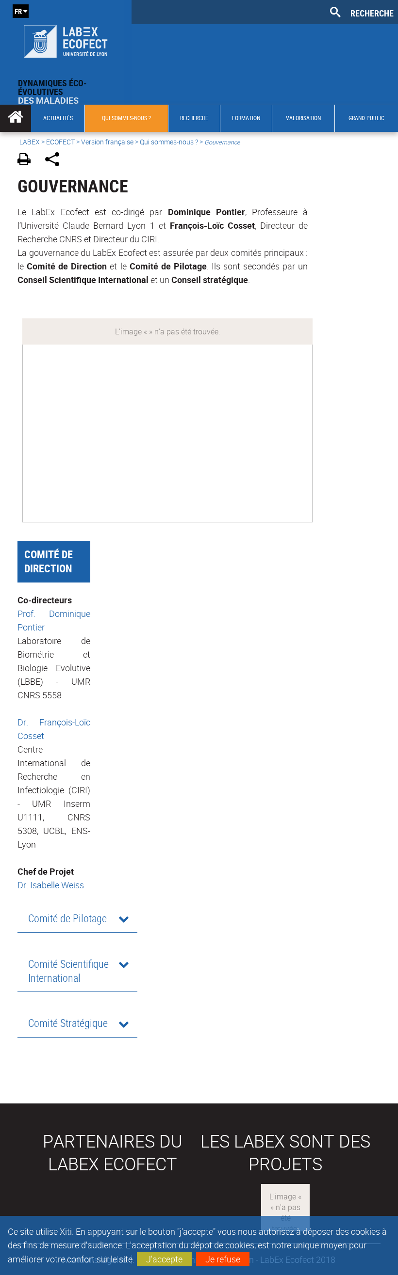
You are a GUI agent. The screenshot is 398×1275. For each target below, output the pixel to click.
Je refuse (222, 1259)
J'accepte (164, 1259)
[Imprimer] (27, 161)
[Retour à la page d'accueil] (66, 39)
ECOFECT (60, 141)
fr (18, 11)
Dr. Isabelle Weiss (50, 885)
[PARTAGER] (55, 161)
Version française (107, 141)
